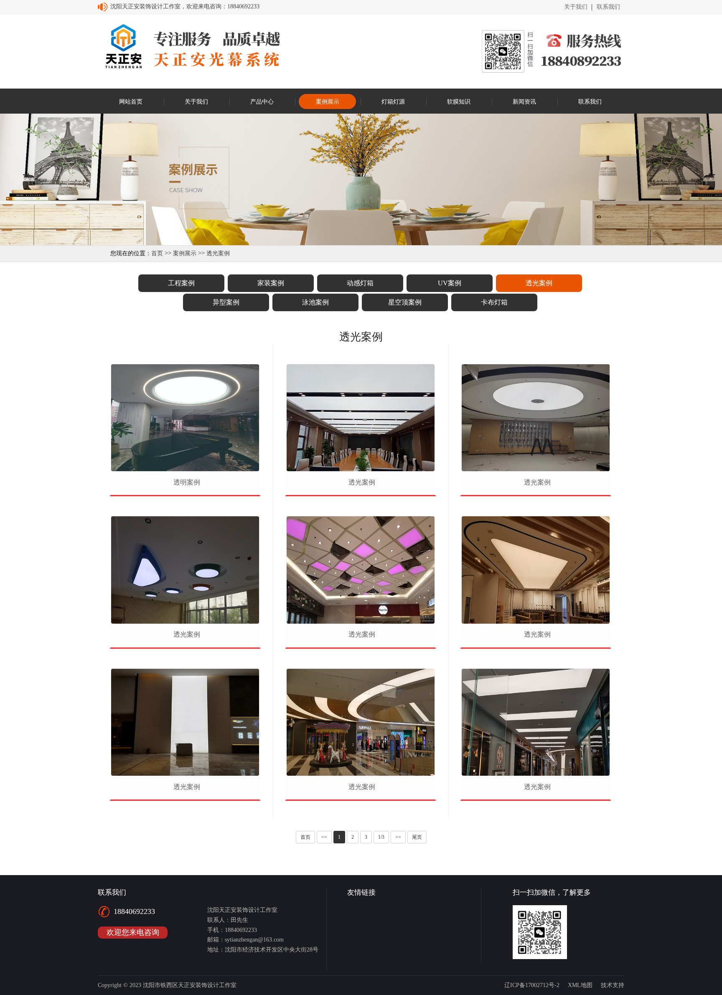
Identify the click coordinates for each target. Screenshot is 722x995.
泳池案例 (315, 302)
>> (398, 837)
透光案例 (218, 253)
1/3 (381, 837)
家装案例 (270, 283)
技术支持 (612, 985)
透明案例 (186, 482)
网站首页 (130, 102)
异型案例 (226, 302)
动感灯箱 (360, 283)
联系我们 (608, 7)
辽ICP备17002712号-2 (531, 985)
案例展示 (184, 253)
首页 (157, 253)
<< (324, 837)
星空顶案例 (405, 302)
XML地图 (580, 985)
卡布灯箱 (494, 302)
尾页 (417, 837)
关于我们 (575, 7)
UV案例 (449, 283)
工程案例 (181, 283)
